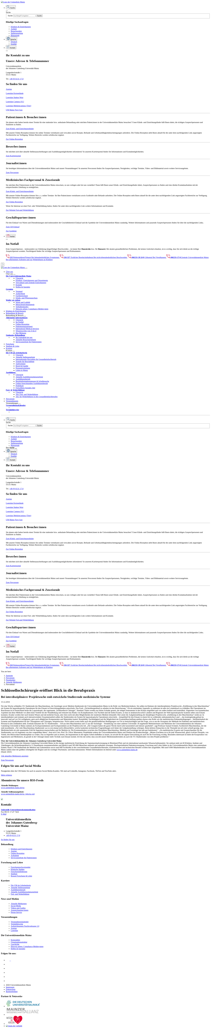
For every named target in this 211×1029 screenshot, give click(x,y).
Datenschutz (10, 989)
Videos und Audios (18, 908)
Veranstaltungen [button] (12, 401)
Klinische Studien (17, 869)
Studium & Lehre (12, 346)
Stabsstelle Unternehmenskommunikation (18, 810)
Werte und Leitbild (23, 302)
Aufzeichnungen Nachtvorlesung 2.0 (25, 926)
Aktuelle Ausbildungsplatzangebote (29, 377)
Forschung (10, 344)
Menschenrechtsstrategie (25, 304)
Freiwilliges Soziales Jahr (25, 388)
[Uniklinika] (23, 1006)
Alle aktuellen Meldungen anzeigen (14, 756)
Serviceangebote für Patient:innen (29, 342)
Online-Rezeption (22, 324)
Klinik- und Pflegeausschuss (26, 298)
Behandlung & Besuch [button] (14, 313)
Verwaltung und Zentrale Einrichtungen (31, 283)
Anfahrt (14, 29)
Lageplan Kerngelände (14, 93)
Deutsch (14, 42)
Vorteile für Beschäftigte (25, 361)
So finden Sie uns (8, 840)
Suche (8, 12)
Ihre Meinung (21, 333)
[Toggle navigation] (26, 268)
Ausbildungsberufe (23, 379)
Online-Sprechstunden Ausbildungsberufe (32, 383)
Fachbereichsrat (22, 296)
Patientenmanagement (24, 326)
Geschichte (15, 944)
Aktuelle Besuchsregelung (26, 340)
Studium (14, 874)
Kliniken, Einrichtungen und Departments (32, 280)
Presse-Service (16, 912)
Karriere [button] (9, 348)
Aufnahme (15, 855)
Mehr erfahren (6, 775)
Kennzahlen (15, 940)
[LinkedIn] (8, 964)
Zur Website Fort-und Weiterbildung (20, 210)
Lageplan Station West (14, 97)
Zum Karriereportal (13, 156)
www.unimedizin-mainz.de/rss (12, 788)
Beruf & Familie (22, 366)
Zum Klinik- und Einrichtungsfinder (20, 129)
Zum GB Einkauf (12, 227)
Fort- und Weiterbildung (20, 894)
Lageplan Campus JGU (15, 102)
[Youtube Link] (8, 968)
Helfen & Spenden (23, 287)
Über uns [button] (9, 272)
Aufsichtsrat (20, 294)
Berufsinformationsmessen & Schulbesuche (32, 381)
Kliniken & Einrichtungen (21, 27)
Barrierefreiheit (11, 992)
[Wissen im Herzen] (14, 1024)
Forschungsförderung (19, 872)
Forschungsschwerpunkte (20, 867)
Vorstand (19, 291)
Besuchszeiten (16, 31)
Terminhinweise (17, 924)
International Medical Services (27, 329)
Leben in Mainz (22, 370)
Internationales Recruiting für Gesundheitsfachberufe (36, 359)
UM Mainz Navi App (14, 110)
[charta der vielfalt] (14, 1026)
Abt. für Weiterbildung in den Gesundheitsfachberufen (37, 397)
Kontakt (19, 285)
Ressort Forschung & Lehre (21, 876)
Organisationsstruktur (19, 942)
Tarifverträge (21, 364)
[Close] (7, 10)
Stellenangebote (17, 33)
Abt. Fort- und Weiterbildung (27, 394)
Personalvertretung (23, 368)
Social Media (16, 906)
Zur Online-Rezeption (14, 139)
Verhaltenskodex (22, 307)
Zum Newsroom (12, 172)
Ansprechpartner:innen (19, 910)
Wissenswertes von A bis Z (26, 331)
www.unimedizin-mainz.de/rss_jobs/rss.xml (18, 794)
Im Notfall (20, 322)
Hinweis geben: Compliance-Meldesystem (32, 309)
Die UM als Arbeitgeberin (21, 885)
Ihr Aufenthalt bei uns (24, 337)
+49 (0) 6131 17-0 (16, 79)
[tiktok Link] (8, 981)
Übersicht (19, 278)
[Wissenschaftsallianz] (23, 1015)
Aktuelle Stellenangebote (25, 357)
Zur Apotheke (11, 231)
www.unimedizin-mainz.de (127, 750)
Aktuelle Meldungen (19, 904)
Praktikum (20, 386)
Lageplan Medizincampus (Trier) (18, 106)
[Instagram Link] (8, 973)
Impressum (10, 987)
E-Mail (3, 814)
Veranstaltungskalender (20, 922)
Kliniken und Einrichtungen (21, 849)
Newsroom (10, 399)
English (14, 44)
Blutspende (15, 35)
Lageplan (14, 930)
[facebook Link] (8, 977)
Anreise (9, 89)
